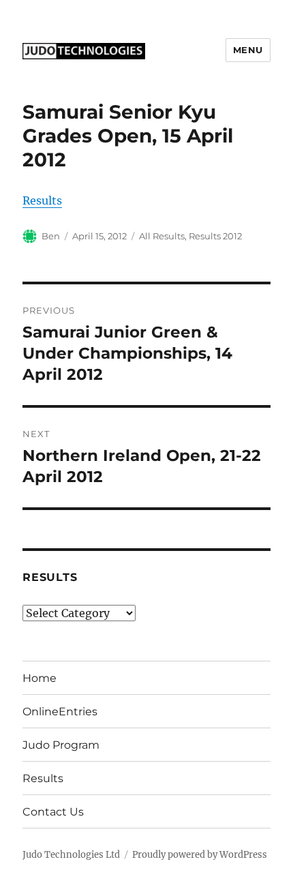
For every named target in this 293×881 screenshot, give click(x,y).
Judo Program (60, 744)
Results (42, 200)
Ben (51, 235)
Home (39, 678)
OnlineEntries (59, 711)
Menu (248, 49)
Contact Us (53, 811)
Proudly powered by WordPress (199, 855)
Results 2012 (215, 235)
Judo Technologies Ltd (71, 855)
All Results (162, 235)
